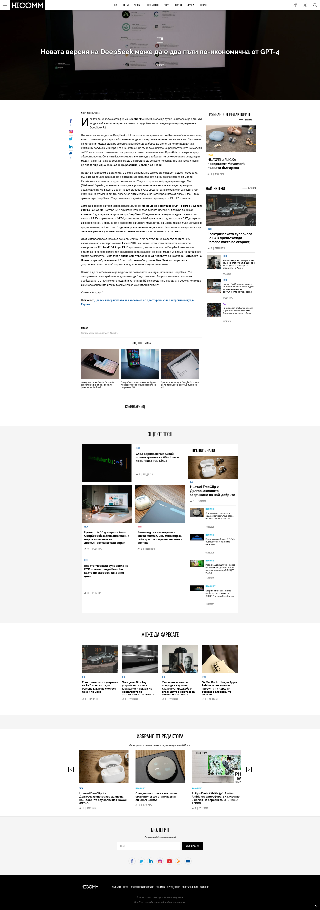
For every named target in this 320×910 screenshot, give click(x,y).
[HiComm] (27, 5)
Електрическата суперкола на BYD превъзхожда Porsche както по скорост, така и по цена (230, 240)
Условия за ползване (142, 887)
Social (138, 5)
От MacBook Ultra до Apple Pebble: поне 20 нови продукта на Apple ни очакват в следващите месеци (219, 689)
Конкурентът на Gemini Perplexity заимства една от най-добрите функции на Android (97, 385)
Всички (248, 119)
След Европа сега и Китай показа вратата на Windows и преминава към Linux (157, 457)
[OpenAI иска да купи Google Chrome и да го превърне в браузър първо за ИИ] (180, 364)
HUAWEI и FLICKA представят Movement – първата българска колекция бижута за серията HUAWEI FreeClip (228, 168)
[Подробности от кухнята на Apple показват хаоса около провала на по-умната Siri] (140, 364)
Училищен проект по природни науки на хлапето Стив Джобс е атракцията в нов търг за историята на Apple (239, 264)
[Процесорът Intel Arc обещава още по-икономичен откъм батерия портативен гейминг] (214, 310)
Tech (115, 5)
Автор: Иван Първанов (90, 113)
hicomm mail (188, 861)
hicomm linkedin (150, 861)
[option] (231, 264)
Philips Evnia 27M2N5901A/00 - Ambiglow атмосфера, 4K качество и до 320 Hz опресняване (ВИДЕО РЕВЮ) (216, 798)
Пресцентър (173, 887)
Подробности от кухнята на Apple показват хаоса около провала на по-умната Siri (138, 385)
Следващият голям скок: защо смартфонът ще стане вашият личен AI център (220, 516)
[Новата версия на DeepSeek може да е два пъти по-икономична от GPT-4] (71, 132)
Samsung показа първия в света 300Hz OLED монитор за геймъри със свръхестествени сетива (160, 537)
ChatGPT (114, 333)
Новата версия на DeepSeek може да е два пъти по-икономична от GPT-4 (160, 51)
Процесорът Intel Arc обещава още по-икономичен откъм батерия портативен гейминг (238, 310)
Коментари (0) (135, 406)
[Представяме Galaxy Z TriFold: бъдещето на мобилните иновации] (197, 537)
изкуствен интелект (98, 333)
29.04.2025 (160, 65)
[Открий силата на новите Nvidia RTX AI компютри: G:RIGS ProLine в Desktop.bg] (197, 588)
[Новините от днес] (295, 5)
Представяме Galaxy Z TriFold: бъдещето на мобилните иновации (221, 541)
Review (190, 5)
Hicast (203, 5)
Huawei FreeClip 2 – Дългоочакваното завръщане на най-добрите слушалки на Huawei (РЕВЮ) (213, 493)
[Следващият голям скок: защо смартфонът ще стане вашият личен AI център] (197, 512)
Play (166, 5)
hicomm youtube (169, 861)
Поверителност (190, 887)
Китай (84, 333)
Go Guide (204, 887)
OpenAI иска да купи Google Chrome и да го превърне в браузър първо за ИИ (180, 385)
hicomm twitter (141, 861)
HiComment (152, 5)
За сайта (116, 887)
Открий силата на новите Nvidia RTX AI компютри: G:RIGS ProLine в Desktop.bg (220, 593)
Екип (125, 887)
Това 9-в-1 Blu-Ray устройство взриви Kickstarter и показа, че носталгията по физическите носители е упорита (138, 690)
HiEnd (126, 5)
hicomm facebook (132, 861)
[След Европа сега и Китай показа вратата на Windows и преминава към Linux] (107, 463)
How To (178, 5)
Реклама (160, 887)
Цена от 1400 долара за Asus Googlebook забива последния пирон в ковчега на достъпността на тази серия (238, 288)
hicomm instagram (160, 861)
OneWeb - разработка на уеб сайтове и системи (160, 902)
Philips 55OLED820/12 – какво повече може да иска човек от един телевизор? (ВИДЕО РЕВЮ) (220, 569)
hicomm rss (178, 861)
